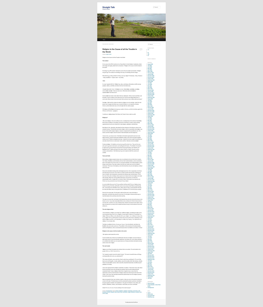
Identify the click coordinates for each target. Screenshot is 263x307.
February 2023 (151, 124)
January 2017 (150, 227)
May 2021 (150, 155)
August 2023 (150, 116)
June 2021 (150, 153)
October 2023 (150, 113)
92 (148, 52)
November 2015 (151, 247)
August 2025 (150, 81)
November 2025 (151, 77)
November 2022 (151, 129)
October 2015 (150, 249)
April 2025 (150, 87)
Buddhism (121, 290)
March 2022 (150, 140)
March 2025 (150, 88)
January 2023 (150, 126)
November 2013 (151, 272)
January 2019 (150, 192)
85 (148, 55)
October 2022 (150, 130)
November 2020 (151, 164)
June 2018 (150, 203)
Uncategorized (109, 290)
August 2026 (150, 64)
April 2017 (150, 223)
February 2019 (151, 191)
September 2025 (151, 80)
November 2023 (151, 111)
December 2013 (151, 271)
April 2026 (150, 70)
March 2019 (150, 190)
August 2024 (150, 98)
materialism (125, 292)
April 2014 (150, 265)
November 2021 (151, 146)
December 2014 (151, 256)
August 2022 (150, 133)
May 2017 (150, 221)
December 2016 (151, 229)
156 (148, 54)
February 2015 (151, 255)
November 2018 (151, 195)
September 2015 (151, 250)
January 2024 (150, 109)
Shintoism (133, 292)
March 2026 (150, 71)
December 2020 (151, 162)
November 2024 (151, 94)
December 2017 (151, 211)
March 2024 (150, 106)
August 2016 (150, 234)
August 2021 (150, 151)
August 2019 (150, 182)
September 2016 (151, 233)
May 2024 (150, 103)
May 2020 (150, 172)
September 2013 (151, 275)
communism (135, 290)
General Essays (151, 283)
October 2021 (150, 148)
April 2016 (150, 240)
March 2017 (150, 224)
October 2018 (150, 197)
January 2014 (150, 269)
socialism (137, 292)
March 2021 (150, 158)
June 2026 (150, 67)
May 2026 (150, 68)
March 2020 (150, 175)
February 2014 (151, 268)
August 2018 (150, 200)
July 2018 (150, 201)
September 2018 (151, 198)
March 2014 (150, 266)
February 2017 (151, 226)
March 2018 (150, 207)
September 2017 (151, 216)
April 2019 (150, 188)
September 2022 (151, 132)
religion (129, 292)
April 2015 (150, 253)
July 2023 (150, 117)
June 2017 (150, 220)
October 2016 (150, 232)
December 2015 (151, 246)
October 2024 (150, 96)
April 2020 (150, 174)
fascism (108, 292)
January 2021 (150, 161)
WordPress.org (151, 297)
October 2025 (150, 78)
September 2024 (151, 97)
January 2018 (150, 210)
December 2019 (151, 179)
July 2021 (150, 152)
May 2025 (150, 85)
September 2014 (151, 259)
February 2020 (151, 177)
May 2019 (150, 187)
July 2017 (150, 219)
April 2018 (150, 205)
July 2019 (150, 184)
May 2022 (150, 138)
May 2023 (150, 120)
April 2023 (150, 122)
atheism (117, 290)
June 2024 (150, 101)
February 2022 (151, 142)
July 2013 (150, 278)
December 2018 (151, 194)
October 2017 (150, 214)
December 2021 (151, 145)
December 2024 (151, 93)
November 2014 (151, 258)
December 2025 (151, 75)
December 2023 (151, 110)
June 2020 (150, 171)
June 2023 (150, 119)
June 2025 (150, 84)
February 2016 (151, 243)
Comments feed (151, 295)
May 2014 (150, 263)
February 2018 (151, 208)
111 (148, 49)
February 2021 (151, 159)
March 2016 (150, 242)
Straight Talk (108, 7)
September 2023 (151, 114)
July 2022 (150, 135)
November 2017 (151, 213)
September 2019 (151, 181)
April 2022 (150, 139)
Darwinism (104, 292)
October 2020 (150, 165)
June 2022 (150, 136)
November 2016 (151, 230)
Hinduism (112, 292)
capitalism (125, 290)
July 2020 (150, 169)
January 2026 (150, 74)
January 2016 (150, 245)
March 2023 (150, 123)
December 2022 (151, 127)
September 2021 (151, 149)
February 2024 (151, 107)
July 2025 (150, 83)
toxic (140, 292)
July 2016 (150, 236)
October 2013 (150, 273)
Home (104, 39)
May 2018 (150, 204)
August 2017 (150, 217)
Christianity (130, 290)
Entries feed (150, 294)
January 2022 (150, 143)
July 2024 (150, 100)
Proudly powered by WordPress (131, 302)
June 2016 (150, 237)
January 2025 (150, 91)
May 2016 (150, 239)
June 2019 (150, 185)
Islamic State (119, 292)
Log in (149, 292)
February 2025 (151, 90)
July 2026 (150, 65)
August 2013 (150, 276)
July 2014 (150, 260)
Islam (116, 292)
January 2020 (150, 178)
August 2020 (150, 168)
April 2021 (150, 156)
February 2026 (151, 72)
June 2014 (150, 262)
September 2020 (151, 166)
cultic (139, 290)
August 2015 (150, 252)
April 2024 (150, 104)
